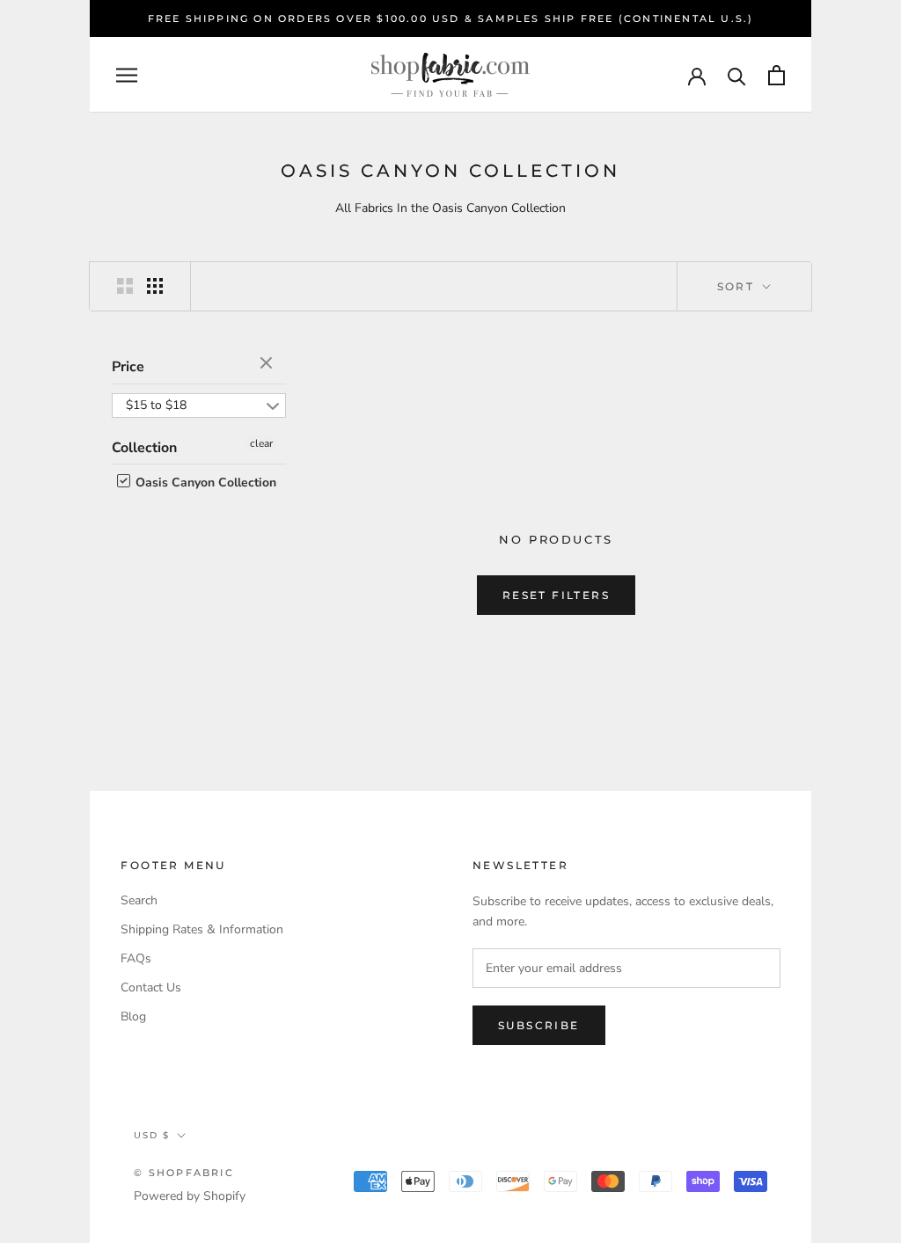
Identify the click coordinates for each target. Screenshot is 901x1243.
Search (139, 900)
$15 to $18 (156, 405)
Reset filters (556, 595)
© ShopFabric (183, 1172)
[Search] (737, 75)
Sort (738, 286)
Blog (133, 1016)
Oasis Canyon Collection (204, 482)
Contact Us (151, 987)
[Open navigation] (126, 75)
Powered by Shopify (189, 1196)
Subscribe (539, 1025)
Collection (144, 447)
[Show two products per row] (125, 286)
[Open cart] (776, 75)
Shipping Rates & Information (202, 929)
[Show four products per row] (155, 286)
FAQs (136, 958)
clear (268, 364)
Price (128, 367)
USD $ (152, 1135)
